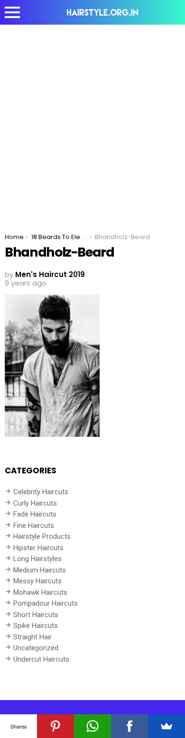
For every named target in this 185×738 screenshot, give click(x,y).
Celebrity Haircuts (40, 492)
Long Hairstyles (37, 558)
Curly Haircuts (35, 503)
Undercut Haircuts (41, 659)
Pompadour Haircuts (45, 603)
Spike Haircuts (35, 625)
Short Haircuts (35, 614)
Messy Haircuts (37, 581)
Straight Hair (32, 637)
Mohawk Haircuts (40, 592)
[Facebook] (129, 726)
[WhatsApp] (92, 726)
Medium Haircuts (39, 570)
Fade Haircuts (34, 514)
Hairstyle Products (42, 536)
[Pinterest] (55, 726)
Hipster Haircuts (38, 548)
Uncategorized (35, 648)
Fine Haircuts (33, 525)
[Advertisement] (92, 121)
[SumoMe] (166, 726)
